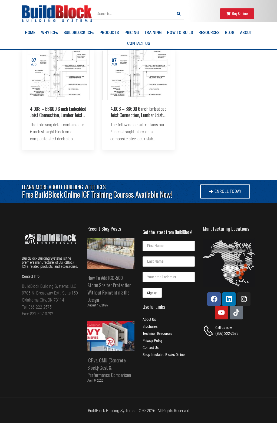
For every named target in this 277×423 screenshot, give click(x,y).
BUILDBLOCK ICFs (79, 32)
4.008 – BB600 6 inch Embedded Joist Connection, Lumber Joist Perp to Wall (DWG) (58, 115)
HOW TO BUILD (180, 32)
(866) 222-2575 (226, 333)
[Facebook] (214, 299)
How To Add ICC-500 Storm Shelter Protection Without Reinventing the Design (109, 288)
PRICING (131, 32)
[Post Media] (58, 75)
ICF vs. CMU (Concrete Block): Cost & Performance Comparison (109, 367)
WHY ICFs (49, 32)
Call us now (223, 327)
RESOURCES (209, 32)
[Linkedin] (229, 299)
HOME (30, 32)
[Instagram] (243, 299)
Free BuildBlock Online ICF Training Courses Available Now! (97, 194)
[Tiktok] (236, 312)
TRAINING (152, 32)
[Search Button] (178, 13)
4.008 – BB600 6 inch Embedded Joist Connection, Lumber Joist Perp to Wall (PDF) (138, 115)
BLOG (229, 32)
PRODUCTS (109, 32)
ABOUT (246, 32)
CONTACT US (138, 43)
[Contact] (209, 330)
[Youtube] (221, 312)
